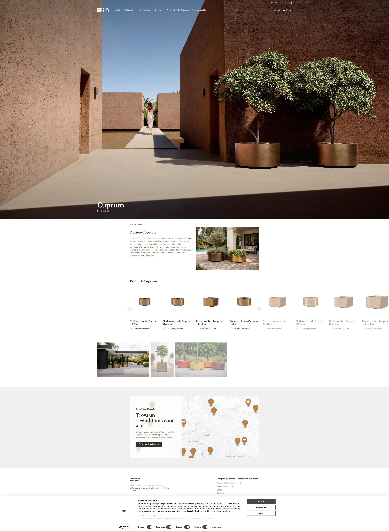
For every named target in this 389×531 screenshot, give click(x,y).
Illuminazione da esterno (226, 486)
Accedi (277, 10)
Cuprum (140, 224)
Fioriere (219, 490)
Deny (261, 513)
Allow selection (261, 507)
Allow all (261, 501)
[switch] (169, 527)
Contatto (275, 3)
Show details (216, 527)
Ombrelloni (221, 493)
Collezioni (133, 224)
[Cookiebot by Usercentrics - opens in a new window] (124, 527)
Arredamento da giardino (226, 483)
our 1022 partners (150, 504)
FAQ (239, 483)
